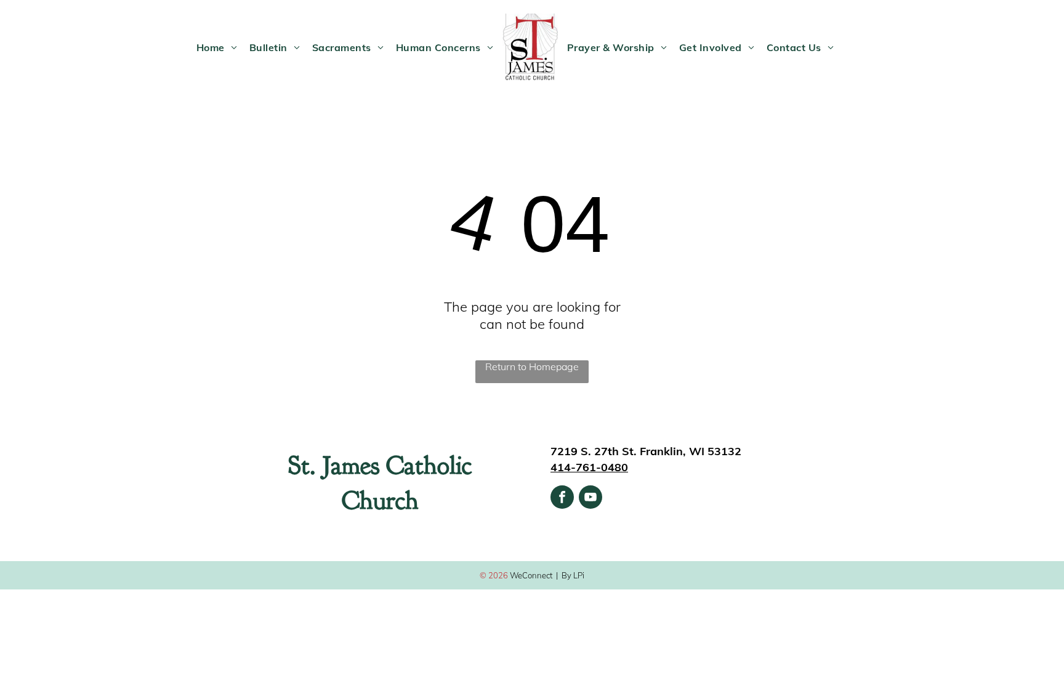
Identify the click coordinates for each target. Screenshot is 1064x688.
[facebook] (562, 498)
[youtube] (590, 498)
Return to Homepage (532, 366)
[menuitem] (216, 47)
